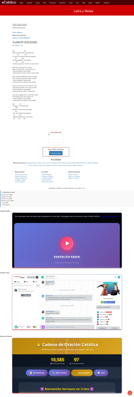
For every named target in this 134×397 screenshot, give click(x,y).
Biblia (21, 3)
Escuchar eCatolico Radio (53, 163)
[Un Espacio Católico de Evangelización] (9, 4)
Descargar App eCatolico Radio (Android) (74, 163)
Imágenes (106, 3)
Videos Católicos (67, 165)
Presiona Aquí (56, 153)
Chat (77, 3)
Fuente (83, 188)
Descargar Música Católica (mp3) (35, 163)
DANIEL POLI (19, 45)
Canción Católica (33, 165)
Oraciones (53, 3)
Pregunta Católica (57, 165)
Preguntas (62, 3)
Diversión (29, 3)
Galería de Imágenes (45, 165)
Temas (38, 3)
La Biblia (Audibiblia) (92, 163)
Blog (83, 3)
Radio (90, 3)
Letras (70, 3)
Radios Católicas (78, 165)
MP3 (44, 3)
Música (98, 3)
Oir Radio (129, 392)
